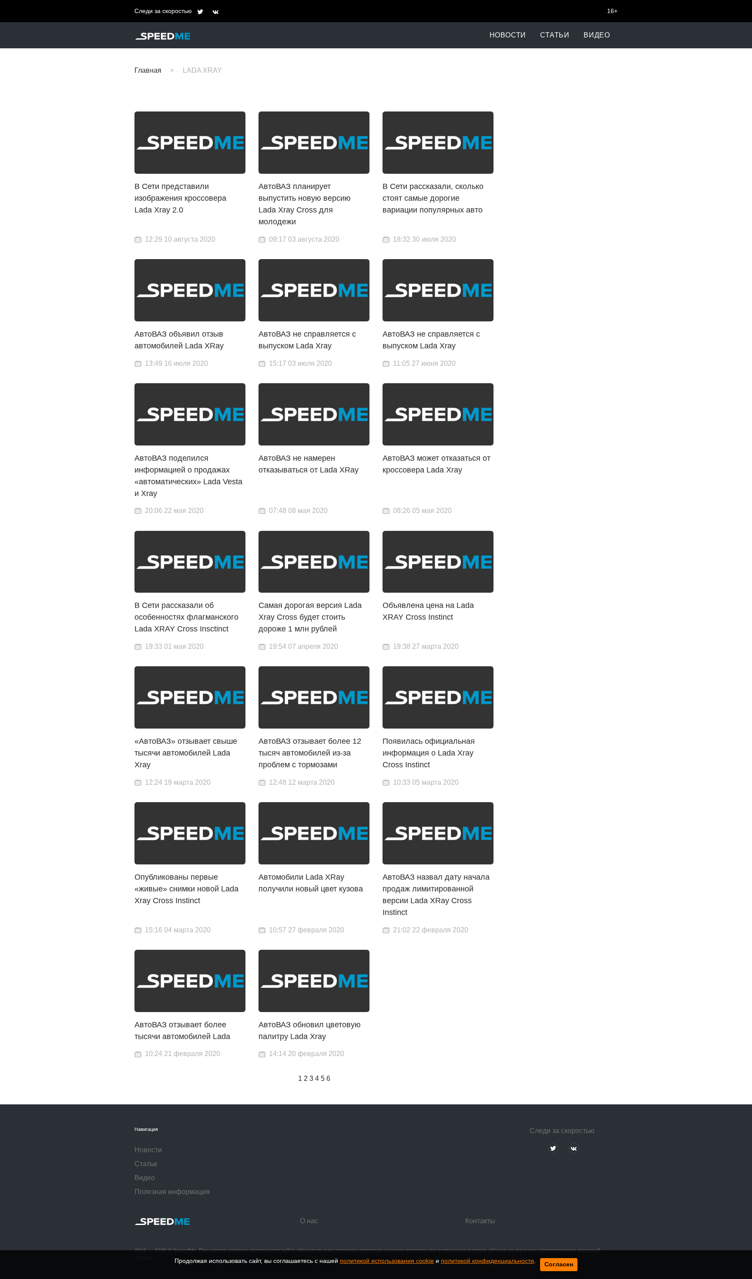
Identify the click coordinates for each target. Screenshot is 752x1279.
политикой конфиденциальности (487, 1260)
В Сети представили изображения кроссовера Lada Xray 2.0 (180, 198)
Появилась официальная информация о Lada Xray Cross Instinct (429, 753)
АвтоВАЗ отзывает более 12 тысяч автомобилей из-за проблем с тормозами (309, 753)
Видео (597, 35)
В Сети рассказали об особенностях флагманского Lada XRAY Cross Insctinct (186, 617)
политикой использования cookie (387, 1260)
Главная (147, 70)
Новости (508, 35)
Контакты (480, 1221)
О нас (309, 1221)
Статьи (555, 35)
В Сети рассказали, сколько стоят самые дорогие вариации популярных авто (433, 198)
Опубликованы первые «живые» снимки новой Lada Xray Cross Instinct (186, 889)
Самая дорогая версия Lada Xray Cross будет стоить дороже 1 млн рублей (310, 617)
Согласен (558, 1264)
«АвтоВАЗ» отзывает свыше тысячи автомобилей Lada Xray (185, 753)
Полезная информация (172, 1191)
